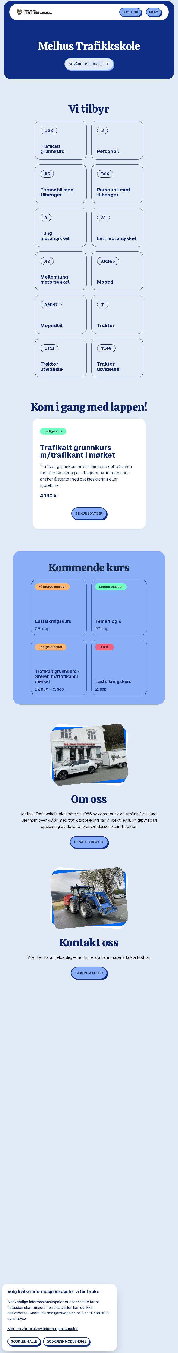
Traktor (106, 325)
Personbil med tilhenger (57, 192)
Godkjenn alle (24, 1341)
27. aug (102, 629)
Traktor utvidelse (52, 366)
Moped (105, 282)
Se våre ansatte (89, 842)
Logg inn (130, 12)
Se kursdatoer (89, 513)
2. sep (101, 689)
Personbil (108, 151)
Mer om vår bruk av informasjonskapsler (42, 1328)
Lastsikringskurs (53, 621)
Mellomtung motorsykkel (55, 279)
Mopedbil (52, 325)
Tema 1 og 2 (108, 621)
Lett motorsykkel (117, 238)
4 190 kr (49, 495)
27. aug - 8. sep (49, 689)
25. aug (42, 629)
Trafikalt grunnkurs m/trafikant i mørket (77, 451)
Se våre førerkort (86, 64)
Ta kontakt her (89, 973)
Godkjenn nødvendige (66, 1341)
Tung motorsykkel (55, 236)
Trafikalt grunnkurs (52, 149)
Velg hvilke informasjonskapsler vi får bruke (53, 1292)
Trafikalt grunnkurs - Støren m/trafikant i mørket (57, 676)
